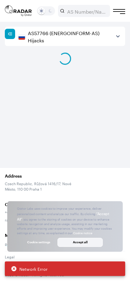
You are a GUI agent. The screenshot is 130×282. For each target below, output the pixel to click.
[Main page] (18, 11)
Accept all (80, 242)
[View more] (118, 36)
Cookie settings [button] (38, 242)
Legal (10, 256)
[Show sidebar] (10, 34)
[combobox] (86, 11)
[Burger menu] (119, 11)
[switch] (41, 11)
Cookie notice (82, 232)
